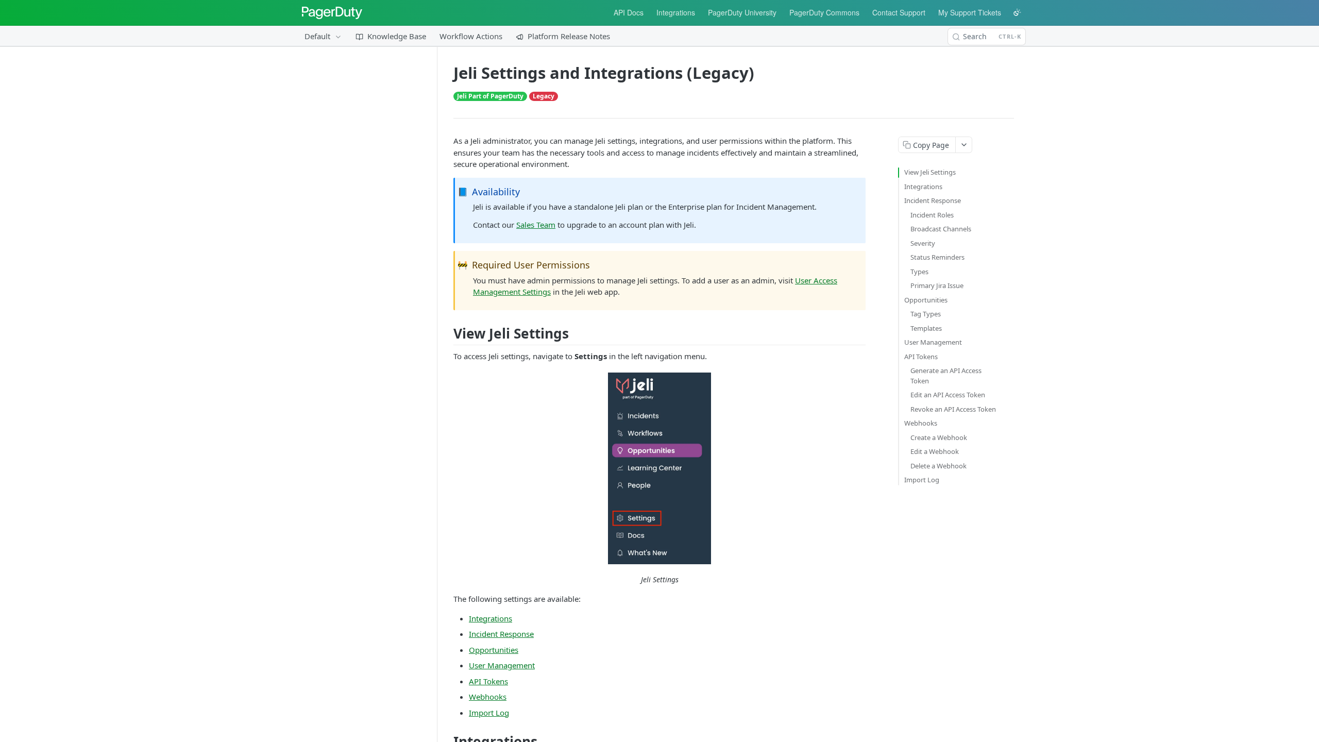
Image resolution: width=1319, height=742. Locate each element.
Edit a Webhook (934, 451)
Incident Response (501, 634)
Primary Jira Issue (936, 285)
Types (919, 271)
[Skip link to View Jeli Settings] (449, 333)
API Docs (629, 12)
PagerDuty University (742, 12)
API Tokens (488, 681)
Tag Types (925, 313)
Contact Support (898, 12)
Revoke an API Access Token (953, 409)
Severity (922, 243)
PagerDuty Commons (824, 12)
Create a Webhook (938, 437)
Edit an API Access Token (947, 394)
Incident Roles (932, 215)
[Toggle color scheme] (1017, 12)
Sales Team (535, 225)
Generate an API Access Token (946, 375)
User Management (502, 665)
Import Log (489, 712)
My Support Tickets (969, 12)
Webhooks (487, 697)
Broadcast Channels (940, 228)
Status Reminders (937, 257)
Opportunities (493, 650)
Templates (926, 328)
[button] (659, 468)
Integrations (675, 12)
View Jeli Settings (930, 172)
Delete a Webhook (938, 465)
